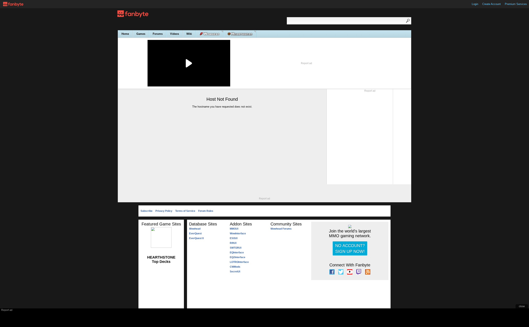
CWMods (235, 266)
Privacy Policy (163, 211)
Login (475, 4)
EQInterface (237, 252)
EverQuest (195, 233)
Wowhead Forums (281, 228)
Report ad (306, 63)
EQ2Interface (237, 257)
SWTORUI (235, 247)
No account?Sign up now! (350, 248)
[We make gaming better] (13, 4)
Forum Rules (205, 211)
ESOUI (233, 238)
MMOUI (234, 228)
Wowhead (194, 228)
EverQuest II (196, 238)
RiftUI (233, 243)
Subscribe (147, 211)
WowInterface (238, 233)
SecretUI (235, 271)
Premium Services (516, 4)
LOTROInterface (239, 262)
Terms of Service (185, 211)
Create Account (491, 4)
